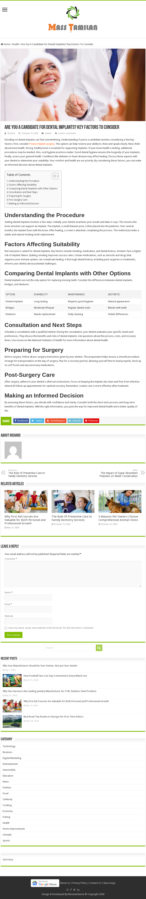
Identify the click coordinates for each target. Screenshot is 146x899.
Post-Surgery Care (18, 199)
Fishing (6, 817)
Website (9, 616)
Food (5, 793)
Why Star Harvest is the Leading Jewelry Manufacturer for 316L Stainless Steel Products (49, 691)
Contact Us (95, 883)
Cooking (7, 805)
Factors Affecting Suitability (22, 184)
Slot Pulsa (8, 859)
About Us (65, 883)
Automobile (9, 769)
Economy (8, 811)
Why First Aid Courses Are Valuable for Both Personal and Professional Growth (25, 520)
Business (7, 752)
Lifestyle (7, 834)
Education (8, 775)
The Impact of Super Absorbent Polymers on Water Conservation (118, 473)
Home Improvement (14, 828)
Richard (11, 133)
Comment (11, 558)
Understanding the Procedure (24, 181)
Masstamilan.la (76, 894)
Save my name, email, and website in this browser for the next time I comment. (51, 627)
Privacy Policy (79, 883)
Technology (9, 746)
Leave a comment (67, 133)
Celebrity (7, 799)
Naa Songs (109, 883)
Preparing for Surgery (20, 196)
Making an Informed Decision (24, 203)
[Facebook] (71, 889)
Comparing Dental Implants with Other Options (33, 188)
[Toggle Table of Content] (53, 176)
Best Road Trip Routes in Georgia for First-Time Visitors (53, 716)
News (6, 781)
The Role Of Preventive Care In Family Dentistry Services (26, 473)
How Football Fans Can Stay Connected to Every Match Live (55, 675)
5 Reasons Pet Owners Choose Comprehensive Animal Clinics (118, 518)
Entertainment (10, 764)
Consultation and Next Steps (23, 192)
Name (9, 592)
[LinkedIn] (78, 889)
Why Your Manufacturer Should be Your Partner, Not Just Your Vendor (40, 665)
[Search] (99, 648)
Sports (6, 840)
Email (8, 604)
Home (6, 44)
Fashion (7, 787)
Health (15, 44)
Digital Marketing (12, 758)
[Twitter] (74, 889)
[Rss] (67, 889)
